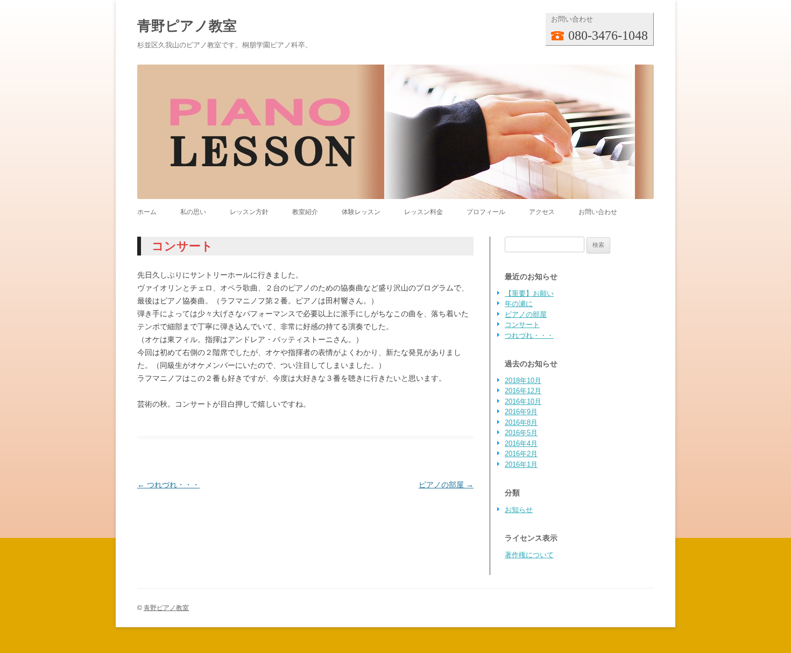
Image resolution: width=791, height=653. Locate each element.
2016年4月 (521, 443)
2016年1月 (521, 464)
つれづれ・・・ (168, 484)
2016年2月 (521, 454)
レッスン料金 (423, 212)
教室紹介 (305, 212)
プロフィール (486, 212)
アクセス (542, 212)
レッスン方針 (249, 212)
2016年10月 (523, 402)
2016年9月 (521, 412)
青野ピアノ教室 (187, 26)
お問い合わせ (597, 212)
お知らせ (519, 510)
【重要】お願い (529, 293)
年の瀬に (519, 304)
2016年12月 (523, 391)
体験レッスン (361, 212)
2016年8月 (521, 422)
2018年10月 (523, 381)
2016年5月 (521, 433)
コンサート (522, 325)
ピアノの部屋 (446, 484)
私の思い (193, 212)
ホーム (147, 212)
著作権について (529, 555)
